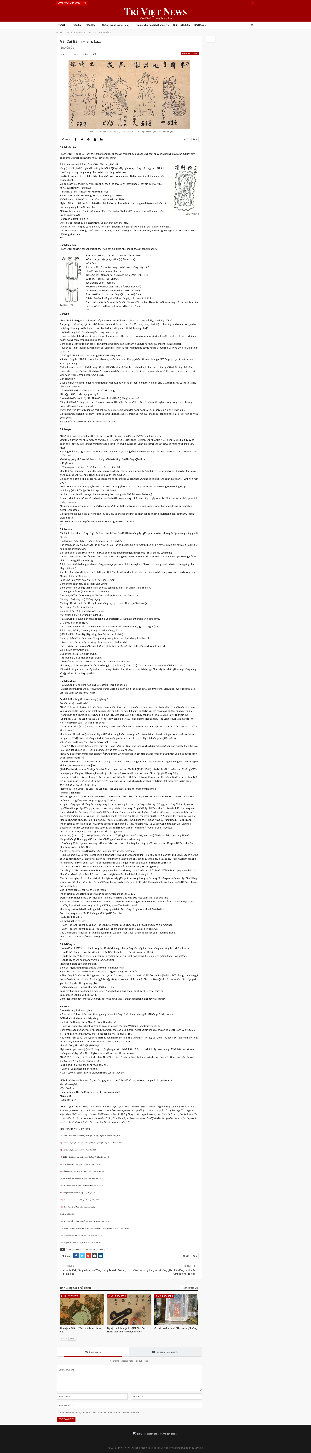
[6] (61, 1171)
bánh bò (78, 1249)
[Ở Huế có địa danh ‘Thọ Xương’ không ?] (176, 1309)
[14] (61, 1235)
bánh (69, 1249)
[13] (61, 1228)
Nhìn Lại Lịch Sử (181, 25)
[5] (61, 1164)
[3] (61, 1150)
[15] (61, 1242)
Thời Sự (62, 25)
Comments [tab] (95, 1351)
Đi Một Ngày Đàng (190, 54)
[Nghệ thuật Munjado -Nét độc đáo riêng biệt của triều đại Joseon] (129, 1309)
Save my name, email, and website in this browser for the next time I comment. (99, 1412)
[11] (61, 1207)
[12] (61, 1221)
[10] (61, 1200)
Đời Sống (199, 25)
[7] (61, 1178)
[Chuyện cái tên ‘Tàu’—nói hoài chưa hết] (82, 1309)
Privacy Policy (176, 1448)
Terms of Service (159, 1448)
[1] (61, 1136)
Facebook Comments (167, 1351)
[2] (61, 1143)
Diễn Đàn (77, 25)
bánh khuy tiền (90, 1249)
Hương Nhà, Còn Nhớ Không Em (152, 25)
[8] (61, 1185)
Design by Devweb (193, 1448)
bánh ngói (102, 1249)
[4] (61, 1157)
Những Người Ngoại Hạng (115, 25)
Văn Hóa (90, 25)
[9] (61, 1193)
